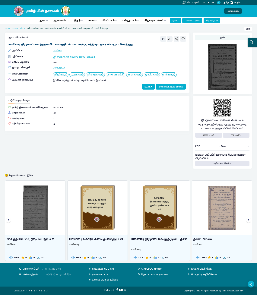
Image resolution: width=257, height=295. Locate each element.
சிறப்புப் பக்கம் (153, 20)
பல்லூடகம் (129, 20)
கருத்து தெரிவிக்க (201, 269)
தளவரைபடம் (100, 274)
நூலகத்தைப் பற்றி (103, 269)
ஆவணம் (59, 20)
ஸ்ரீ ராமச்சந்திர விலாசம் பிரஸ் (69, 57)
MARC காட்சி (208, 135)
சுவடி (91, 20)
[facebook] (117, 289)
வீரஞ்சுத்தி (60, 75)
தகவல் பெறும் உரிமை (105, 280)
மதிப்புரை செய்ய (222, 163)
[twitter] (125, 289)
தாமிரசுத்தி (152, 75)
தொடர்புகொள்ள (151, 269)
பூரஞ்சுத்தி (77, 75)
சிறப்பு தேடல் (212, 20)
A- (204, 2)
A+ (212, 2)
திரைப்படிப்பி (192, 2)
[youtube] (121, 289)
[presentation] (8, 220)
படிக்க (147, 87)
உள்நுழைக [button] (233, 11)
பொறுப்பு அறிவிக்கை (204, 274)
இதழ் (77, 20)
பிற (21, 28)
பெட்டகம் (109, 20)
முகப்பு (175, 20)
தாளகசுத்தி (134, 75)
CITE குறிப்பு (236, 135)
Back (248, 29)
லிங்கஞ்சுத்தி (95, 75)
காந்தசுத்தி (168, 75)
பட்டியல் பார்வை (192, 20)
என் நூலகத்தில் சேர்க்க (171, 87)
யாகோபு (57, 51)
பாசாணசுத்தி (115, 75)
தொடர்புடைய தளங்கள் (155, 274)
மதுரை (91, 57)
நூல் (42, 20)
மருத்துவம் (59, 68)
